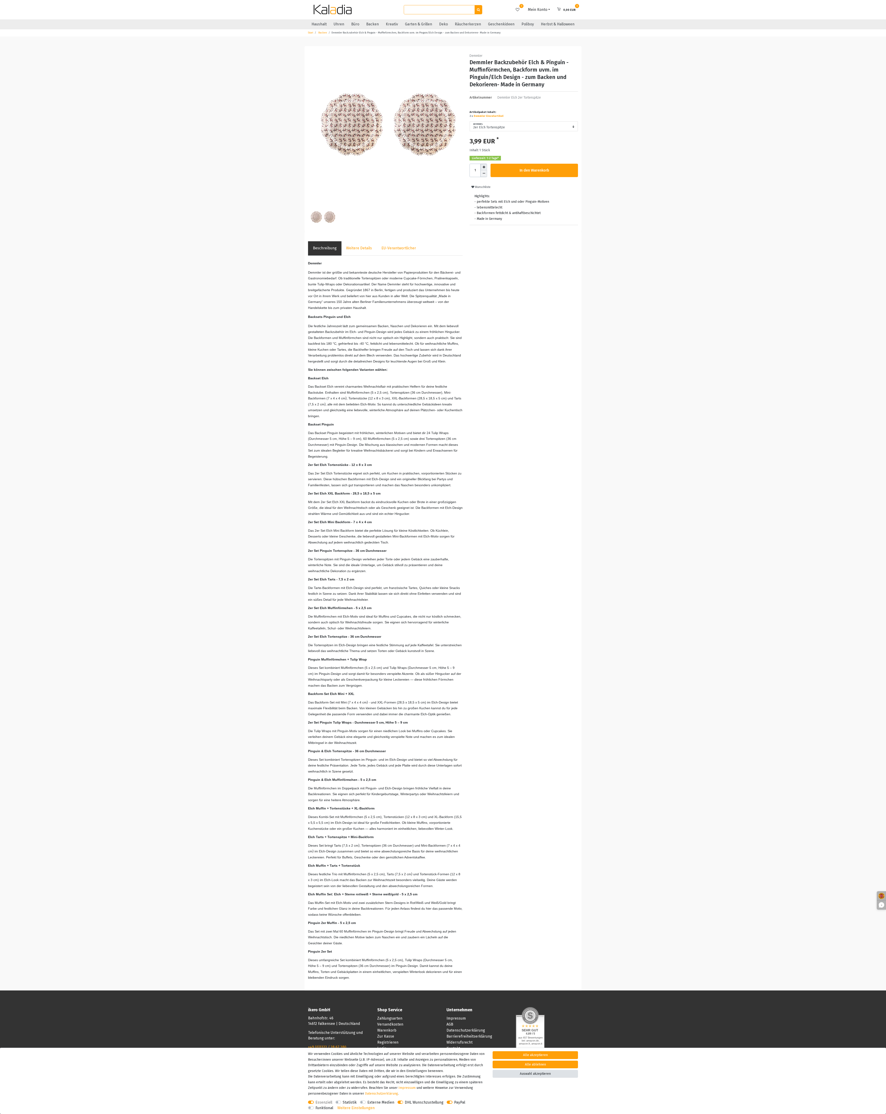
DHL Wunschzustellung (424, 1102)
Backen (372, 24)
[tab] (324, 248)
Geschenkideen (501, 24)
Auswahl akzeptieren (535, 1074)
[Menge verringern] (484, 173)
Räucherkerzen (468, 24)
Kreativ (392, 24)
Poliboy (527, 24)
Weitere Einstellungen (356, 1108)
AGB (449, 1024)
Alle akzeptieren (535, 1055)
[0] (517, 9)
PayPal (459, 1102)
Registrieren (387, 1042)
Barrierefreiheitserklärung (469, 1036)
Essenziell (323, 1102)
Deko (443, 24)
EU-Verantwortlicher (398, 248)
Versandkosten (390, 1024)
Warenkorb (386, 1030)
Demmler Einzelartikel (488, 116)
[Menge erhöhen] (484, 167)
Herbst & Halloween (558, 24)
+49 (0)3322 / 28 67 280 (327, 1047)
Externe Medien (380, 1102)
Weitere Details (359, 248)
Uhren (339, 24)
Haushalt (319, 24)
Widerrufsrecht (459, 1042)
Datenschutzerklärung (465, 1030)
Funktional (324, 1108)
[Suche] (478, 9)
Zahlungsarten (389, 1018)
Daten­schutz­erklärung (381, 1094)
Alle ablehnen (535, 1064)
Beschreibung (325, 248)
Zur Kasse (385, 1036)
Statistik (350, 1102)
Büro (355, 24)
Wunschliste (482, 187)
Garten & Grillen (418, 24)
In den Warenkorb (534, 170)
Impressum (456, 1018)
